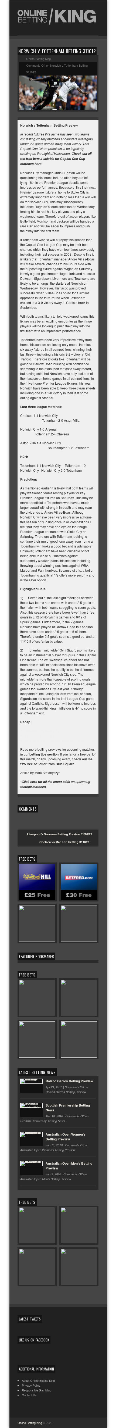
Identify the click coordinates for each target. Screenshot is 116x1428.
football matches (33, 787)
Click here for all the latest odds (46, 781)
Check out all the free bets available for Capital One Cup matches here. (55, 158)
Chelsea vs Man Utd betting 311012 (64, 842)
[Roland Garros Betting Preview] (31, 1086)
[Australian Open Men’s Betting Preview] (31, 1168)
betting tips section (44, 754)
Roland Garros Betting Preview (69, 1081)
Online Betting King (30, 1422)
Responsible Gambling (36, 1390)
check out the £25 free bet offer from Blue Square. (56, 761)
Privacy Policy (31, 1385)
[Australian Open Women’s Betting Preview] (31, 1139)
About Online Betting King (38, 1380)
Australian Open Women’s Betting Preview (66, 1136)
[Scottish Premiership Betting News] (31, 1110)
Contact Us (29, 1395)
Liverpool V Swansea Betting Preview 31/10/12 (59, 834)
